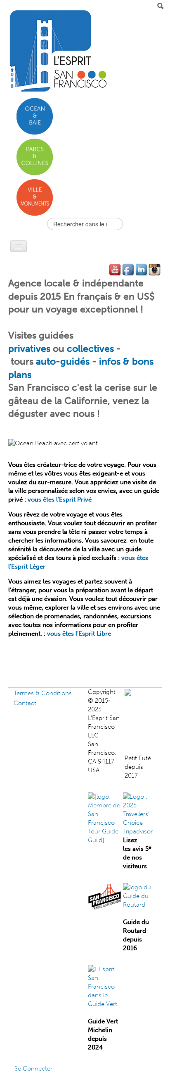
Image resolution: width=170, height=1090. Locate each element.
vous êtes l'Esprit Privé (60, 499)
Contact (25, 703)
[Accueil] (57, 51)
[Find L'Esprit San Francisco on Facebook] (128, 270)
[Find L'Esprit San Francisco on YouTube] (115, 270)
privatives (29, 348)
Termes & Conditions (43, 693)
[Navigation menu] (18, 246)
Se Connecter (33, 1068)
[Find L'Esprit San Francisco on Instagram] (155, 270)
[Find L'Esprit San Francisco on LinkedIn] (142, 270)
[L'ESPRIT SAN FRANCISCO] (145, 692)
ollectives (93, 348)
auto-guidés (63, 361)
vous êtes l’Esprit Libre (79, 633)
